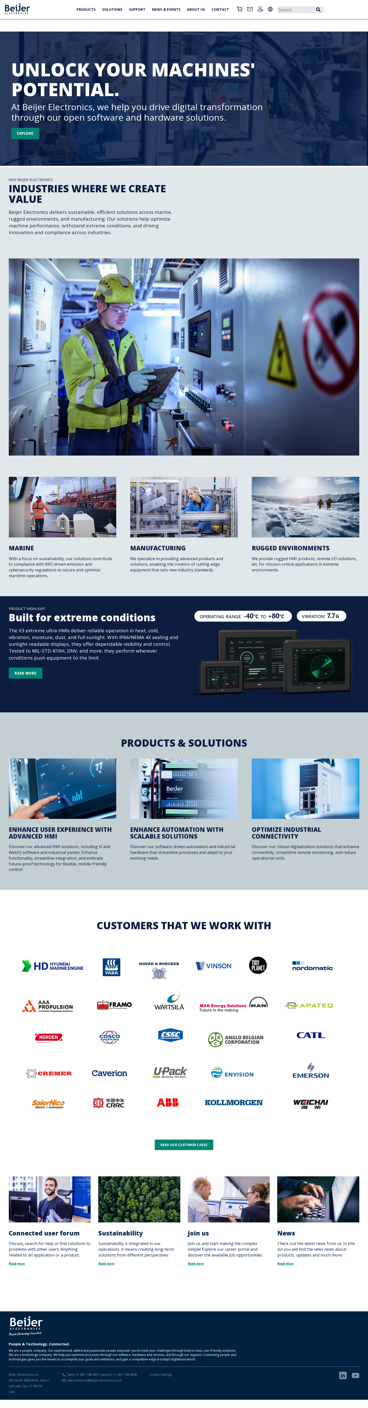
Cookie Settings (160, 1374)
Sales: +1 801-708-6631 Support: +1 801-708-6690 (102, 1374)
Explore (25, 133)
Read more (26, 673)
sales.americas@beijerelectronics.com (94, 1380)
